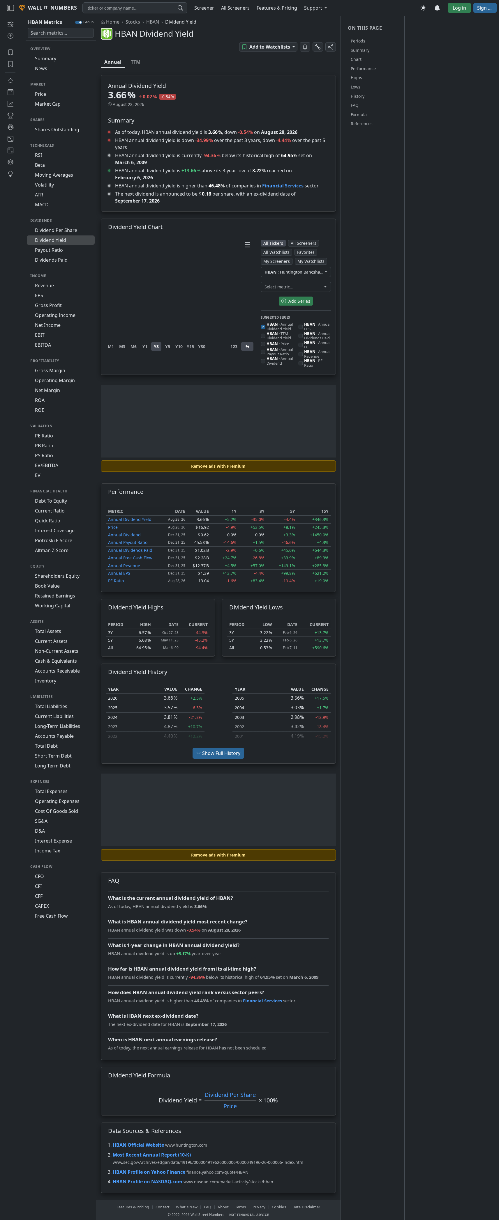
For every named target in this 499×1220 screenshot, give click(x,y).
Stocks (133, 22)
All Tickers (273, 243)
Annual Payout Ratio (127, 542)
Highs (356, 77)
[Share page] (330, 47)
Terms (240, 1207)
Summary (360, 50)
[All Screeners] (10, 80)
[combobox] (134, 7)
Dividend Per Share (230, 1095)
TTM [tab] (135, 62)
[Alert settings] (318, 47)
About (223, 1207)
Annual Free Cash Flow (130, 558)
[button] (315, 8)
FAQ (355, 105)
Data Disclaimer (306, 1207)
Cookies (279, 1207)
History (357, 96)
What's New (187, 1207)
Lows (355, 87)
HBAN (152, 22)
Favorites (306, 252)
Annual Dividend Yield (129, 519)
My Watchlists (311, 261)
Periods (358, 41)
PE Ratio (116, 581)
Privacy (259, 1207)
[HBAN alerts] (305, 47)
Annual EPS (119, 573)
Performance (363, 68)
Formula (359, 114)
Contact (163, 1207)
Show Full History (221, 753)
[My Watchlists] (10, 64)
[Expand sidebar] (10, 8)
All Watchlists (276, 252)
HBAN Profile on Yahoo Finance (149, 1172)
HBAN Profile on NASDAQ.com (147, 1181)
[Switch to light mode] (423, 8)
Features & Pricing (133, 1207)
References (362, 123)
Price (113, 527)
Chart (356, 59)
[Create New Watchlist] (10, 36)
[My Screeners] (10, 52)
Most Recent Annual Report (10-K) (152, 1155)
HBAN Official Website (138, 1145)
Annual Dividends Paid (130, 550)
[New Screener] (10, 24)
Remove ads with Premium (218, 466)
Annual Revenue (124, 565)
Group (88, 21)
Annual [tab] (112, 62)
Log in (459, 8)
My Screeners (276, 261)
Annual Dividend (124, 535)
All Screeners (303, 243)
